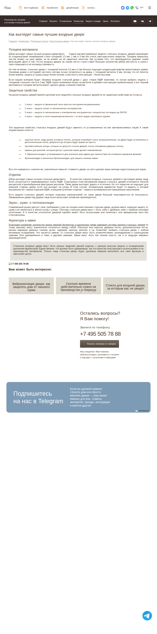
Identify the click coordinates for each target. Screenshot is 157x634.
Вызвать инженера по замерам (101, 344)
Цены (105, 21)
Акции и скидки (93, 21)
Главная (43, 21)
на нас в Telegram (38, 397)
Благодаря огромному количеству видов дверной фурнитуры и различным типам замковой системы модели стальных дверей (77, 224)
